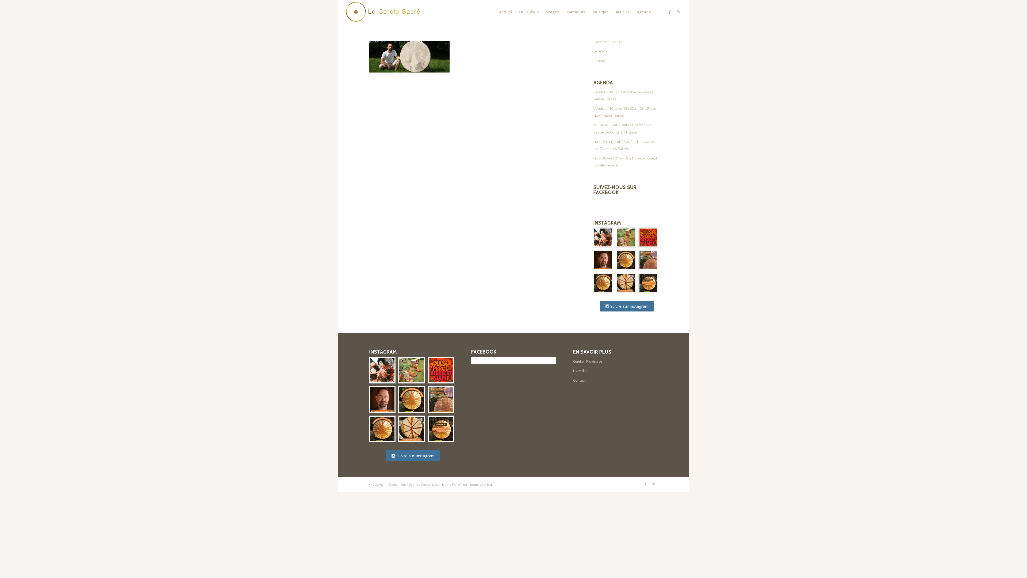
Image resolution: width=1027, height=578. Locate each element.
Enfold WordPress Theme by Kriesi (467, 484)
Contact (599, 60)
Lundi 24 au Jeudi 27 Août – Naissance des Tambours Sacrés (623, 145)
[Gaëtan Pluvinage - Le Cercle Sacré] (385, 12)
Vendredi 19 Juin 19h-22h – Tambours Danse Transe (623, 95)
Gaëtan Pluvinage (608, 41)
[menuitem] (505, 12)
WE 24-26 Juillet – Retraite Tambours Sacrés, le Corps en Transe (622, 128)
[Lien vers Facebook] (670, 12)
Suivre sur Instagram (629, 306)
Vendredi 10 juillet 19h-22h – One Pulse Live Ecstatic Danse (624, 112)
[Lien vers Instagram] (678, 12)
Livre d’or (600, 51)
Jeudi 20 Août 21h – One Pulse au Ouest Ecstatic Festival (625, 162)
